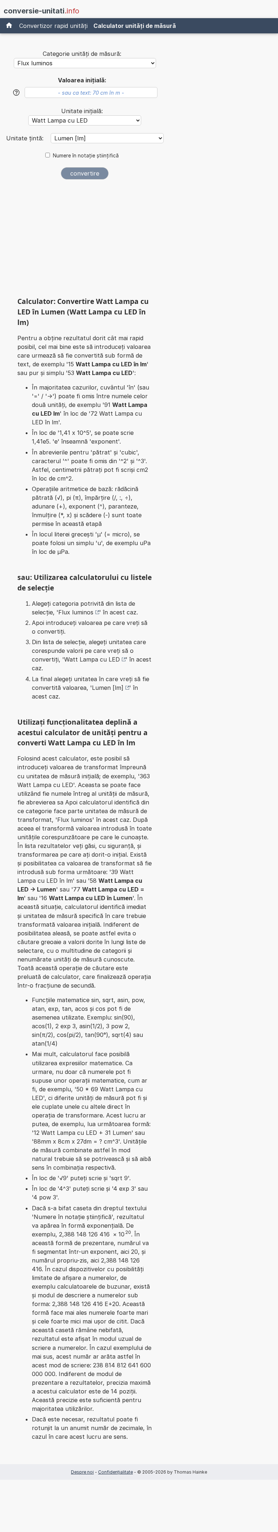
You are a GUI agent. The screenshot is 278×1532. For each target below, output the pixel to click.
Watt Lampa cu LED (92, 659)
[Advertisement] (84, 240)
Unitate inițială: (82, 111)
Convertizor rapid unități (53, 25)
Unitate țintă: (25, 138)
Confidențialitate (115, 1472)
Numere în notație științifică (86, 155)
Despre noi (82, 1472)
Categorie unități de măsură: (82, 53)
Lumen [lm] (107, 687)
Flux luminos (75, 612)
